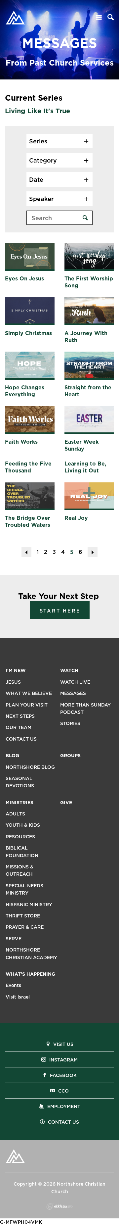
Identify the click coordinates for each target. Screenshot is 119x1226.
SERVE (13, 938)
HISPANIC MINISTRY (29, 904)
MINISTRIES (19, 802)
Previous (26, 552)
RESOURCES (20, 836)
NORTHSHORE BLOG (30, 767)
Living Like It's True (37, 111)
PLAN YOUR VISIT (27, 705)
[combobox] (59, 141)
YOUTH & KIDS (23, 825)
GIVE (66, 802)
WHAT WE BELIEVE (29, 693)
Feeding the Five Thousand (28, 467)
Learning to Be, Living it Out (85, 467)
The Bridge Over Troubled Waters (27, 521)
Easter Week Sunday (81, 445)
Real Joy (76, 518)
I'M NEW (16, 670)
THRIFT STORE (23, 915)
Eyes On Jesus (24, 278)
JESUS (13, 682)
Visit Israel (18, 997)
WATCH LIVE (75, 682)
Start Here (60, 611)
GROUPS (70, 755)
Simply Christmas (28, 333)
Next (93, 552)
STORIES (70, 723)
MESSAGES (73, 693)
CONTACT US (21, 739)
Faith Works (21, 442)
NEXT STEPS (20, 716)
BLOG (12, 755)
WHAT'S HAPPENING (30, 974)
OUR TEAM (18, 727)
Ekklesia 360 (59, 1206)
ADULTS (15, 813)
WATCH (69, 670)
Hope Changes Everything (24, 391)
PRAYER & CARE (25, 927)
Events (13, 985)
